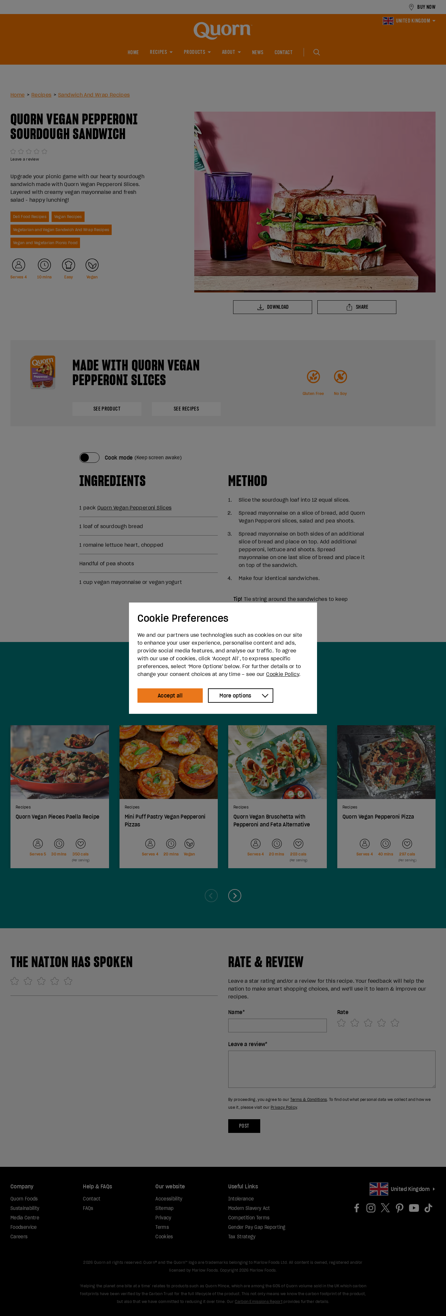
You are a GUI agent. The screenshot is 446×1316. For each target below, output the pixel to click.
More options (235, 695)
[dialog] (223, 658)
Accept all (170, 695)
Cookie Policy (282, 674)
